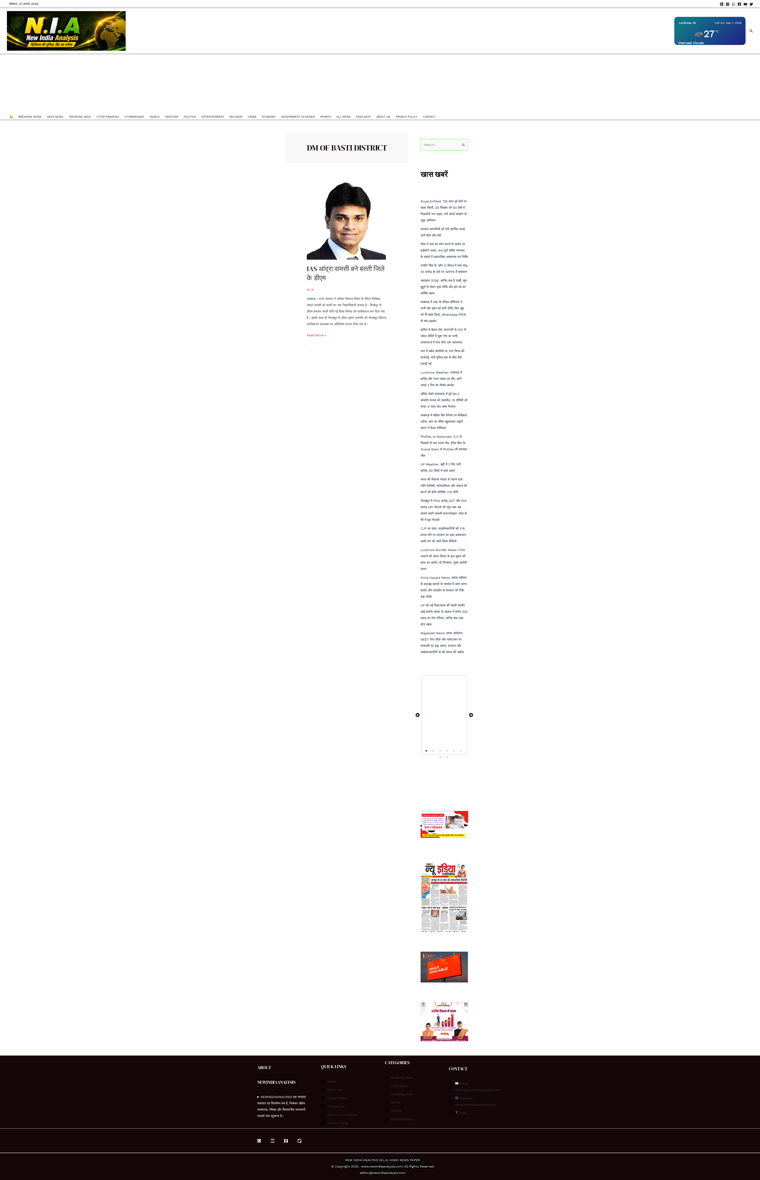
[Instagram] (727, 4)
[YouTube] (745, 4)
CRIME (252, 116)
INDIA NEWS (55, 116)
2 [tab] (433, 751)
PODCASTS (363, 116)
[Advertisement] (222, 84)
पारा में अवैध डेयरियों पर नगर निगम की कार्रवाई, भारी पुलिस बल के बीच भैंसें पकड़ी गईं (442, 357)
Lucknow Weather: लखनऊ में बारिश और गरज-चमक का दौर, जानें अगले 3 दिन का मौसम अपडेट (441, 379)
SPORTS (325, 116)
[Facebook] (739, 4)
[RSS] (721, 4)
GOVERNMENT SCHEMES (298, 116)
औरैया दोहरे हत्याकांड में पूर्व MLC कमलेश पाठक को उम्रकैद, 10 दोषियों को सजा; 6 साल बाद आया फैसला (444, 400)
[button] (751, 31)
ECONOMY (269, 116)
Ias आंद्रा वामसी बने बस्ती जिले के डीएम (346, 273)
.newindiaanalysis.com (386, 1166)
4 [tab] (447, 751)
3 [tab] (440, 751)
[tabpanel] (444, 715)
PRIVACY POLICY (406, 116)
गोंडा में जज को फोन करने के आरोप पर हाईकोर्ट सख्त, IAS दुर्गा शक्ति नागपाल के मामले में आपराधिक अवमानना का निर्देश (444, 250)
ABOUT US (383, 116)
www (365, 1166)
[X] (299, 1141)
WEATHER (171, 116)
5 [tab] (454, 751)
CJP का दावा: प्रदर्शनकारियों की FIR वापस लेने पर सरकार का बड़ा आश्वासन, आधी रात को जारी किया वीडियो (443, 535)
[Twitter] (751, 4)
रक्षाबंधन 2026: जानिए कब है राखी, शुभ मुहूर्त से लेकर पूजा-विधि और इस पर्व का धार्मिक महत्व (444, 287)
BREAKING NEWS (30, 116)
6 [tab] (461, 751)
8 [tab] (447, 757)
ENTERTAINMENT (212, 116)
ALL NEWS (343, 116)
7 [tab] (440, 757)
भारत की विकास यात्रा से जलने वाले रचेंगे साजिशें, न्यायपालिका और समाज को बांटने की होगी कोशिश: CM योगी (444, 486)
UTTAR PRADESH (107, 116)
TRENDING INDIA (80, 116)
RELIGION (236, 116)
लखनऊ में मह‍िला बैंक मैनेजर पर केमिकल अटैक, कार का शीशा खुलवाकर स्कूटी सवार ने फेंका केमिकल (444, 421)
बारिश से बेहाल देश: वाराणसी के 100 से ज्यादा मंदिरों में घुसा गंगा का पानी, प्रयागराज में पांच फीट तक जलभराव (443, 336)
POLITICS (190, 116)
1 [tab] (426, 751)
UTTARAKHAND (134, 116)
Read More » (316, 334)
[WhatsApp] (733, 4)
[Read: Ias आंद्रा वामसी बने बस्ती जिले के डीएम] (346, 220)
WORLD (155, 116)
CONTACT (429, 116)
